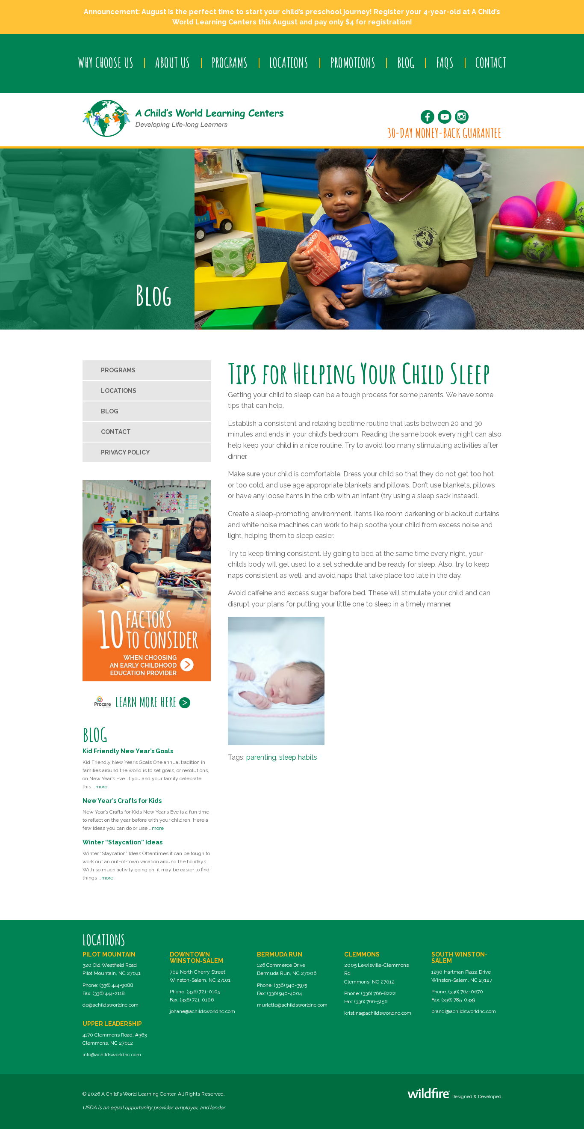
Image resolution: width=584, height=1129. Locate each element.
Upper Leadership (112, 1023)
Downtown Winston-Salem (196, 957)
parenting (261, 757)
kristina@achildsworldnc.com (377, 1013)
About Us (172, 62)
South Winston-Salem (459, 957)
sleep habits (298, 757)
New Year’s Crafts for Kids (122, 800)
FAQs (445, 62)
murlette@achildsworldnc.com (292, 1005)
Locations (288, 62)
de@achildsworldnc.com (111, 1005)
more (101, 787)
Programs (230, 62)
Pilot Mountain (109, 954)
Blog (405, 62)
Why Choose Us (105, 62)
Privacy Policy (125, 452)
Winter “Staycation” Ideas (122, 842)
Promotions (352, 62)
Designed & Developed (475, 1096)
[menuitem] (105, 62)
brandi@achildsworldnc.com (463, 1011)
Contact (490, 62)
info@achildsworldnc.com (112, 1055)
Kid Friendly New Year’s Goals (128, 751)
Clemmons (362, 954)
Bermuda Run (279, 954)
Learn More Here (146, 702)
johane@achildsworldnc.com (202, 1011)
